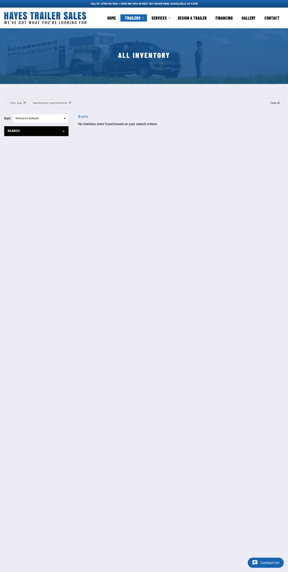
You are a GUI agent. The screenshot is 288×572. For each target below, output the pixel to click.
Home (111, 17)
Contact (272, 17)
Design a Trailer (192, 17)
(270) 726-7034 (109, 3)
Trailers (132, 17)
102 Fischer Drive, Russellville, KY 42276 (173, 3)
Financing (224, 17)
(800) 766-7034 (129, 3)
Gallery (249, 17)
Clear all (275, 103)
